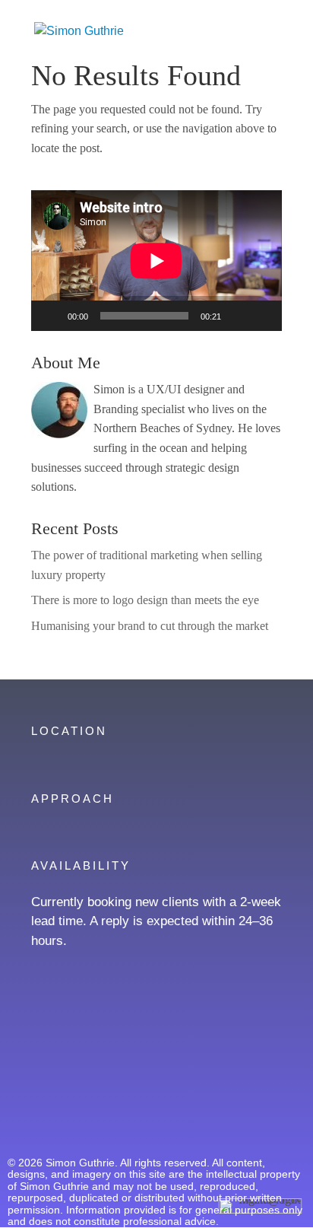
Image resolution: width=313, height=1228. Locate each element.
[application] (156, 260)
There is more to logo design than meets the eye (145, 599)
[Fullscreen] (262, 315)
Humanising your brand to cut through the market (149, 625)
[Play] (50, 315)
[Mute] (237, 315)
